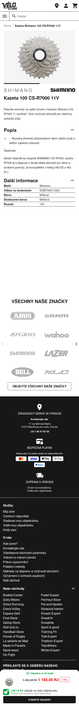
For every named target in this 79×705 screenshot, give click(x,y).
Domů (7, 26)
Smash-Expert (50, 613)
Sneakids (47, 622)
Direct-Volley (11, 609)
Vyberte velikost (39, 699)
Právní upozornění (15, 562)
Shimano (18, 90)
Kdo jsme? (10, 543)
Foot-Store (10, 618)
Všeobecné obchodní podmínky (24, 553)
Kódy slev (9, 530)
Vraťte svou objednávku (39, 490)
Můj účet (9, 511)
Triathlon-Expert (52, 641)
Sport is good (50, 627)
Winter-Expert (50, 650)
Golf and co (11, 627)
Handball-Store (13, 631)
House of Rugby (14, 636)
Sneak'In (47, 618)
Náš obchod (11, 580)
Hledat (21, 16)
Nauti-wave (11, 650)
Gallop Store (11, 622)
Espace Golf (11, 613)
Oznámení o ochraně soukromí (24, 575)
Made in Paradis (14, 645)
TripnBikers (49, 645)
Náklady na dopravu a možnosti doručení (31, 571)
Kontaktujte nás (39, 419)
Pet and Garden (52, 604)
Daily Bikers (11, 599)
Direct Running (13, 604)
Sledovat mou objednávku (21, 520)
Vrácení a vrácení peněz (19, 557)
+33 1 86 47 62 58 (39, 431)
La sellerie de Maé (15, 641)
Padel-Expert (50, 595)
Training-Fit (49, 631)
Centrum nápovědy (16, 516)
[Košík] (75, 6)
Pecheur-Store (51, 599)
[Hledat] (14, 16)
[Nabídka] (4, 16)
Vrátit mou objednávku (18, 525)
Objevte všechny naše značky (39, 386)
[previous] (2, 344)
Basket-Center (13, 595)
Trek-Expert (49, 636)
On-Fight (9, 654)
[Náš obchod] (57, 6)
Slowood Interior (52, 609)
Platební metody (14, 566)
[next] (76, 344)
